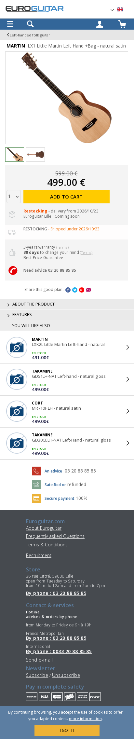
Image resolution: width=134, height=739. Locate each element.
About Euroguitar (43, 528)
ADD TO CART (66, 196)
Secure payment (59, 498)
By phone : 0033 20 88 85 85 (59, 651)
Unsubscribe (66, 675)
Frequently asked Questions (55, 536)
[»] (123, 10)
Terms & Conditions (47, 544)
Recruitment (38, 555)
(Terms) (62, 247)
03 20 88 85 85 (80, 471)
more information (85, 718)
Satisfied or (55, 484)
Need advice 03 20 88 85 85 (49, 270)
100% (81, 498)
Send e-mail (39, 660)
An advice (53, 471)
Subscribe (37, 675)
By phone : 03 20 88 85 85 (56, 593)
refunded (76, 484)
